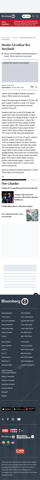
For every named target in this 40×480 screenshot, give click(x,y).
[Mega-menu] (37, 16)
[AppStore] (7, 409)
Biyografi (5, 392)
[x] (3, 419)
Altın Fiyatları (25, 313)
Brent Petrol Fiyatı (27, 349)
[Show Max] (13, 442)
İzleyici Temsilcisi (8, 376)
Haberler (15, 38)
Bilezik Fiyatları (26, 353)
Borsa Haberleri (7, 325)
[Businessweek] (25, 436)
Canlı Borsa (25, 342)
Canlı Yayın (6, 317)
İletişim (4, 396)
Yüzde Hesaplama (27, 365)
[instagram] (13, 419)
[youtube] (18, 419)
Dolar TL (5, 349)
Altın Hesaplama (27, 361)
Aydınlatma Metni (8, 384)
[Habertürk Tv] (13, 430)
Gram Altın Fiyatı (27, 317)
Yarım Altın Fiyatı (27, 328)
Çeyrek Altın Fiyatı (27, 321)
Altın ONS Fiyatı (26, 336)
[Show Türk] (8, 442)
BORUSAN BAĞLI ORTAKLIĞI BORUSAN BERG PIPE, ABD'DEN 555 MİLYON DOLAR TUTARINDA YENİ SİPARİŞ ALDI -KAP (26, 23)
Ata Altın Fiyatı (26, 332)
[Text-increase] (32, 86)
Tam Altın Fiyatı (26, 325)
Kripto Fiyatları (7, 332)
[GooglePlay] (18, 409)
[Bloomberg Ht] (8, 436)
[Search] (33, 16)
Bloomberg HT (6, 38)
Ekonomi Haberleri (8, 321)
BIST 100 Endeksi (27, 357)
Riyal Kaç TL (6, 361)
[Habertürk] (5, 430)
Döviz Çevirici (7, 346)
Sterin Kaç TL (6, 357)
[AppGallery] (30, 409)
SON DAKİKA (5, 23)
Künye (4, 336)
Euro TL (4, 353)
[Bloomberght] (8, 16)
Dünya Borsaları (7, 328)
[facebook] (7, 419)
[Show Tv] (3, 442)
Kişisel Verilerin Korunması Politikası (9, 371)
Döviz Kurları (6, 342)
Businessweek (7, 313)
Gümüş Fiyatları (27, 346)
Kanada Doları (7, 365)
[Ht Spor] (21, 430)
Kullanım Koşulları (8, 380)
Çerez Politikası (7, 388)
